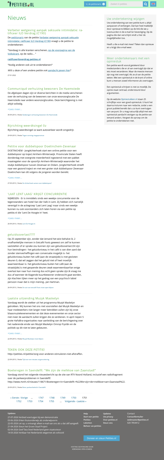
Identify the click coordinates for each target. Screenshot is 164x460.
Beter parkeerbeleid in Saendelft (34, 387)
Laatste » (81, 401)
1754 (40, 401)
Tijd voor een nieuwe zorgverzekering (35, 359)
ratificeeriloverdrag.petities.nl (24, 59)
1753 (29, 401)
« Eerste (14, 397)
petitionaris (17, 37)
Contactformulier (135, 416)
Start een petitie (91, 416)
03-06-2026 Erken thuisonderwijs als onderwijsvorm (32, 420)
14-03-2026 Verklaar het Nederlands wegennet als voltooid (36, 432)
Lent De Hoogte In (28, 224)
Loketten (88, 423)
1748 (51, 397)
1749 (62, 397)
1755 (51, 401)
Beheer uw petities (92, 426)
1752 (18, 401)
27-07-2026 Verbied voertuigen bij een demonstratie (33, 417)
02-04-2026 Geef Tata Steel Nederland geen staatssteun (34, 429)
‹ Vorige (23, 397)
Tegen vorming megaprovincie (33, 135)
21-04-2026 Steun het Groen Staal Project (27, 426)
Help (86, 413)
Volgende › (70, 401)
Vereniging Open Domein (82, 449)
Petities (87, 419)
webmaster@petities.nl (137, 419)
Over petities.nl (110, 419)
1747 (41, 397)
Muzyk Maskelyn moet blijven (32, 339)
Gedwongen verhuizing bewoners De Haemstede (39, 115)
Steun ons (107, 423)
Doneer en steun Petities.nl (101, 438)
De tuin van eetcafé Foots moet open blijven (38, 287)
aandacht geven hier (59, 70)
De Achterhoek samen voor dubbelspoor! (37, 183)
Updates (107, 413)
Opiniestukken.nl (129, 99)
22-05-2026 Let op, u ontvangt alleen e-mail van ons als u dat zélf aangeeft (43, 423)
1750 (73, 397)
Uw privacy (108, 416)
